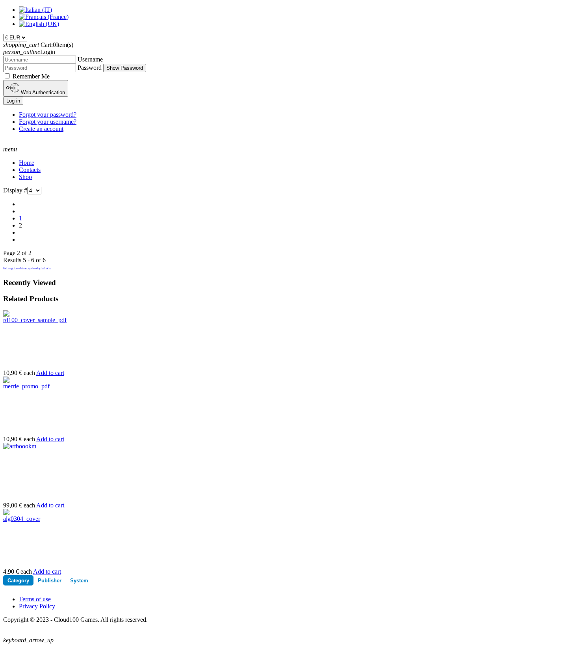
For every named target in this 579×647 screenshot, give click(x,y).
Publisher (49, 581)
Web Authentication (42, 92)
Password (90, 67)
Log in (13, 101)
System (79, 581)
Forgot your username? (47, 121)
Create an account (41, 128)
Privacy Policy (37, 606)
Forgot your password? (47, 114)
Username (90, 59)
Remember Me (31, 76)
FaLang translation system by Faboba (27, 268)
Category (18, 581)
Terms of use (35, 599)
